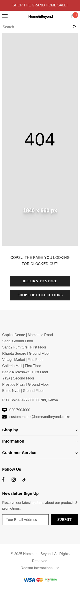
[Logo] (41, 16)
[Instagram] (14, 480)
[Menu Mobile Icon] (5, 16)
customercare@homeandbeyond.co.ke (39, 417)
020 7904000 (19, 410)
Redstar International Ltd (40, 568)
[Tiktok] (24, 480)
